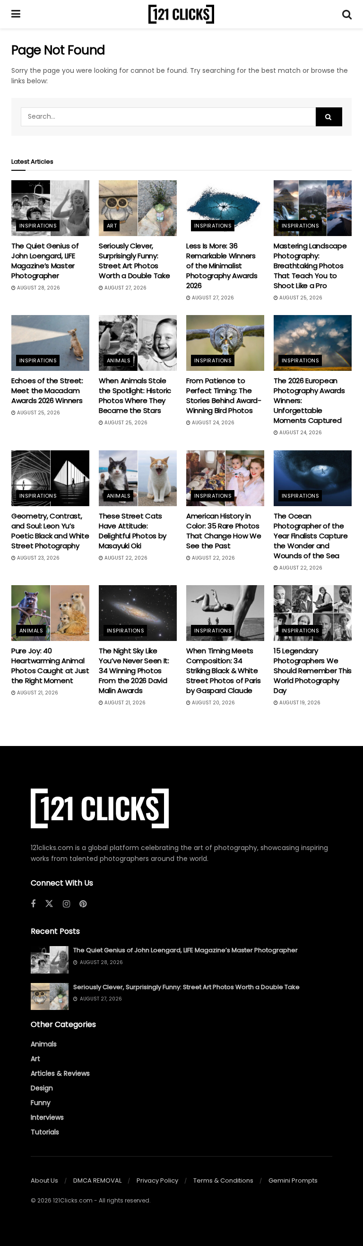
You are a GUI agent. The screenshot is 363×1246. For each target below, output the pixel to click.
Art (112, 225)
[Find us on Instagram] (66, 904)
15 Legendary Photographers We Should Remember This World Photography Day (313, 670)
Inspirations (38, 225)
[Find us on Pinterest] (82, 904)
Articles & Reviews (60, 1073)
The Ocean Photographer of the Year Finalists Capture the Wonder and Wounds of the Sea (310, 536)
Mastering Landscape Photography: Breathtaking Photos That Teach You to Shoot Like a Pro (310, 265)
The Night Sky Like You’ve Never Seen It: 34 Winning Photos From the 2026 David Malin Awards (134, 670)
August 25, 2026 (300, 297)
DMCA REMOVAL (97, 1180)
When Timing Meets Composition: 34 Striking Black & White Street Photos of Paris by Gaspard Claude (223, 670)
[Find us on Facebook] (33, 904)
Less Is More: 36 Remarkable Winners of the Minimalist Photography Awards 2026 (222, 265)
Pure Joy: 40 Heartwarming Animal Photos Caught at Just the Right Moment (50, 665)
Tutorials (45, 1132)
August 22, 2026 (125, 558)
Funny (41, 1102)
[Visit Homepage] (181, 14)
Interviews (47, 1117)
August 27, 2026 (125, 287)
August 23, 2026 (38, 558)
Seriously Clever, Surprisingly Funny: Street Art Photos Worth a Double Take (134, 261)
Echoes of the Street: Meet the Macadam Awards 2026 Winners (47, 390)
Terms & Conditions (223, 1180)
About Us (44, 1180)
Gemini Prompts (293, 1180)
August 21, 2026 (37, 692)
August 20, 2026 (212, 702)
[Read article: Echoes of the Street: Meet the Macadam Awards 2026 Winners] (50, 343)
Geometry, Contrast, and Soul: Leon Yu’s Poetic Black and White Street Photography (50, 531)
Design (42, 1088)
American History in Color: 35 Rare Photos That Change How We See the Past (223, 531)
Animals (118, 360)
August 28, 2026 (38, 287)
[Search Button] (347, 14)
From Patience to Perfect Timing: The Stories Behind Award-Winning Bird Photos (223, 395)
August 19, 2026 (299, 702)
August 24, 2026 (212, 422)
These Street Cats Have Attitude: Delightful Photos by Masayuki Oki (132, 531)
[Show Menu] (15, 14)
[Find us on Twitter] (49, 904)
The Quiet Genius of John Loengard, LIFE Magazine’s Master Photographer (44, 261)
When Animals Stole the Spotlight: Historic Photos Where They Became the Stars (135, 395)
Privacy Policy (157, 1180)
